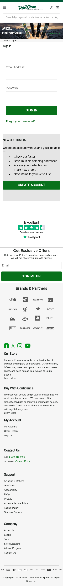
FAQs (7, 494)
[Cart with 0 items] (57, 7)
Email (6, 265)
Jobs (6, 539)
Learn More (10, 378)
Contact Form (22, 461)
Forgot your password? (21, 121)
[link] (31, 31)
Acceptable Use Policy (16, 503)
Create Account (31, 185)
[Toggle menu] (7, 7)
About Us (9, 530)
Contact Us (10, 552)
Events (7, 534)
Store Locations (12, 543)
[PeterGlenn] (30, 7)
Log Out (8, 435)
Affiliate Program (12, 548)
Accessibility (10, 489)
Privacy (8, 498)
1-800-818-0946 (17, 456)
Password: (12, 87)
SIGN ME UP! (31, 276)
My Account (10, 426)
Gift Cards (9, 485)
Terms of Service (13, 512)
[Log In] (52, 7)
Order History (11, 431)
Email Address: (15, 67)
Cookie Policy (11, 507)
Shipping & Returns (14, 481)
